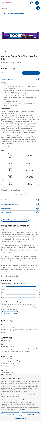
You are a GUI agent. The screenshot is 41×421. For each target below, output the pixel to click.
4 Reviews (17, 62)
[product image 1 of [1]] (20, 35)
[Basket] (37, 3)
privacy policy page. (32, 386)
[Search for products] (38, 8)
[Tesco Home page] (9, 3)
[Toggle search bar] (32, 3)
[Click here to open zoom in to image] (5, 51)
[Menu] (3, 3)
